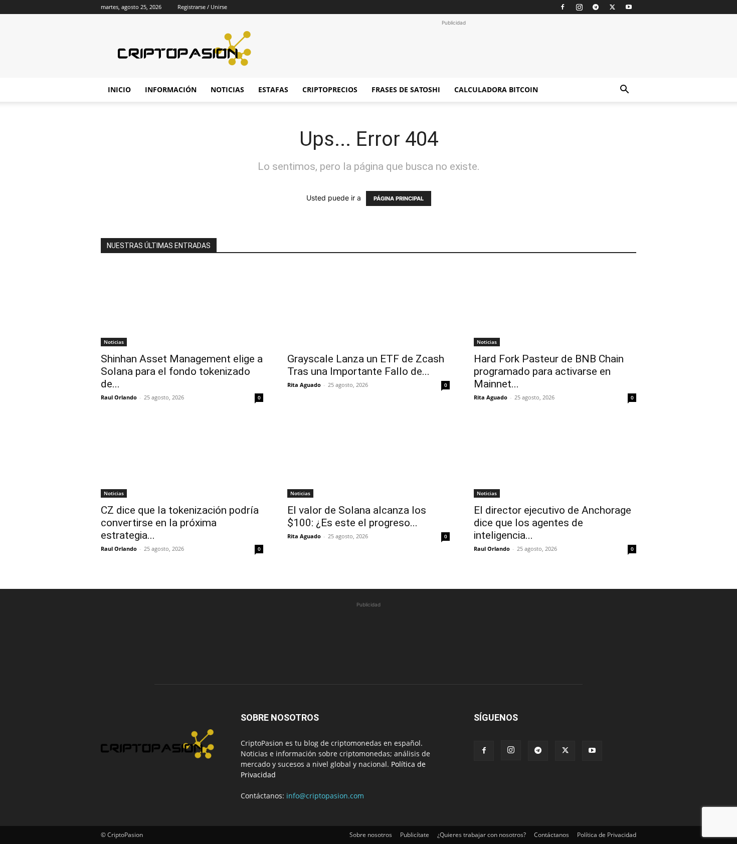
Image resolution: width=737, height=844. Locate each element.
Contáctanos (551, 834)
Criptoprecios (329, 89)
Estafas (273, 89)
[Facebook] (562, 7)
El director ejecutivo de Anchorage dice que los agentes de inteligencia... (552, 522)
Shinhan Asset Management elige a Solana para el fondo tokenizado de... (182, 371)
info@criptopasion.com (325, 795)
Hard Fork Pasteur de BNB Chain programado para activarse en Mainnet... (549, 371)
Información (171, 89)
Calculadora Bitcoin (496, 89)
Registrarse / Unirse (202, 7)
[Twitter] (612, 7)
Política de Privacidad (606, 834)
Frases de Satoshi (406, 89)
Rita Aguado (304, 384)
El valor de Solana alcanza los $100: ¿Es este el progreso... (356, 516)
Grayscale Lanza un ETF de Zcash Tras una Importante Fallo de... (365, 365)
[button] (624, 90)
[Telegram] (595, 7)
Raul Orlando (119, 397)
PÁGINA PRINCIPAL (399, 198)
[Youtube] (628, 7)
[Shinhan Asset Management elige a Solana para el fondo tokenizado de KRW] (182, 306)
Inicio (119, 89)
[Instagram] (579, 7)
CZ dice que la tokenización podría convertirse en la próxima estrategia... (180, 522)
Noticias (227, 89)
